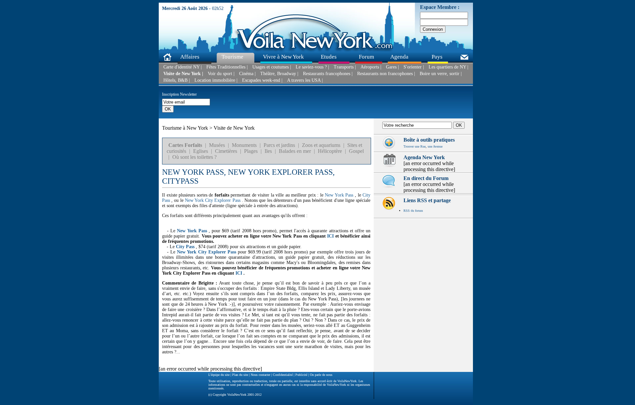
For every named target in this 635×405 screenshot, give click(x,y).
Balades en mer (295, 151)
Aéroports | (370, 67)
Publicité (301, 375)
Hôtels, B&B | (176, 80)
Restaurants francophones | (328, 73)
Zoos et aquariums (321, 145)
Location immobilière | (215, 80)
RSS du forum (413, 210)
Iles (268, 151)
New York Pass (339, 195)
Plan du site (240, 375)
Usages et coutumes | (271, 67)
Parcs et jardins (279, 145)
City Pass (185, 246)
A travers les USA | (305, 80)
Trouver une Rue (414, 146)
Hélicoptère (330, 151)
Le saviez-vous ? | (312, 67)
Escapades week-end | (262, 80)
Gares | (392, 67)
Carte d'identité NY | (182, 67)
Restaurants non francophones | (386, 73)
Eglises (200, 151)
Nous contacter (260, 375)
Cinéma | (247, 73)
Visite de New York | (183, 73)
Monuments (244, 145)
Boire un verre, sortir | (441, 73)
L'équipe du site (219, 375)
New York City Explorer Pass (212, 200)
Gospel (356, 151)
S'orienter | (413, 67)
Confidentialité (283, 375)
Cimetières (226, 151)
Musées (217, 145)
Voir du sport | (221, 73)
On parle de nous (321, 375)
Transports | (345, 67)
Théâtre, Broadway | (279, 73)
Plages (251, 151)
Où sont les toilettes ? (194, 157)
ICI (330, 236)
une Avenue (435, 146)
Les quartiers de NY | (448, 67)
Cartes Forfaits (185, 145)
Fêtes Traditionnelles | (227, 67)
